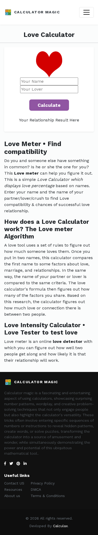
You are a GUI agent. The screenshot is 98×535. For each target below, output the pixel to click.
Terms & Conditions (48, 496)
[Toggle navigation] (86, 12)
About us (12, 496)
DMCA (36, 489)
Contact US (14, 483)
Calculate (49, 105)
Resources (13, 489)
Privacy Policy (43, 483)
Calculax (60, 526)
